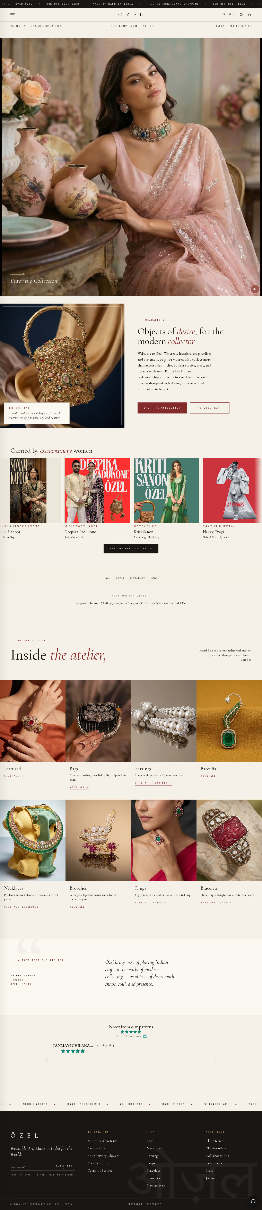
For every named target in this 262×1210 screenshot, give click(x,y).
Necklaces (154, 1148)
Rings (151, 1163)
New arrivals (156, 1185)
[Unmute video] (255, 289)
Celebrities (214, 1163)
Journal (211, 1178)
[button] (48, 1059)
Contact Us (96, 1148)
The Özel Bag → (209, 407)
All (107, 578)
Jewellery (137, 578)
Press (209, 1170)
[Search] (241, 15)
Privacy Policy (98, 1163)
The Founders (216, 1148)
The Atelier (214, 1141)
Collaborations (217, 1156)
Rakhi (120, 578)
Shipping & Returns (103, 1141)
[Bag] (249, 15)
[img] (131, 1032)
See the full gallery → (131, 548)
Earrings (153, 1156)
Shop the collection (162, 407)
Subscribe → (64, 1167)
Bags (154, 578)
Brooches (153, 1178)
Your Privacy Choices (104, 1156)
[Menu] (14, 15)
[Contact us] (253, 1201)
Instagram (135, 1204)
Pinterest (154, 1204)
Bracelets (153, 1170)
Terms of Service (100, 1170)
